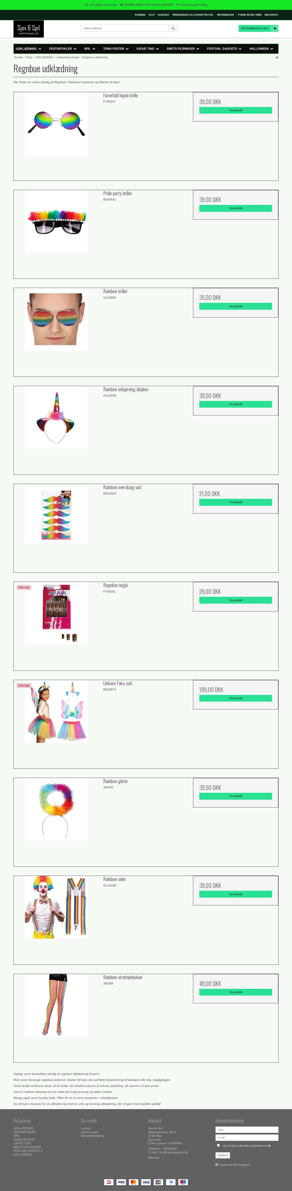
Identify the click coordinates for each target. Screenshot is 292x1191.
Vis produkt (235, 110)
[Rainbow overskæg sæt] (56, 526)
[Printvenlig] (277, 57)
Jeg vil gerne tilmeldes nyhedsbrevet (247, 1144)
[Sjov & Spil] (45, 28)
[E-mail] (247, 1137)
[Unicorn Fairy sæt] (56, 723)
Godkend (223, 1155)
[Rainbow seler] (56, 918)
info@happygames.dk (173, 1152)
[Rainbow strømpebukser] (56, 1016)
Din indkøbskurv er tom (254, 28)
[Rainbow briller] (56, 330)
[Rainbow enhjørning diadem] (56, 429)
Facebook (225, 1164)
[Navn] (247, 1129)
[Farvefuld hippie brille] (56, 135)
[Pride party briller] (56, 233)
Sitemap (153, 1157)
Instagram (243, 1164)
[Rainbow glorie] (56, 820)
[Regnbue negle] (56, 624)
